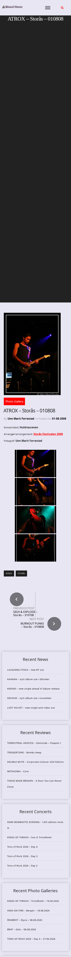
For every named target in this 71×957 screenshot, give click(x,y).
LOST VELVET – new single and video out (31, 707)
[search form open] (62, 7)
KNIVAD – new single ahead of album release (33, 688)
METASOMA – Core (18, 771)
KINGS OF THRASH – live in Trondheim (29, 837)
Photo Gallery (14, 401)
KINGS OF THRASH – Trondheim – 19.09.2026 (33, 900)
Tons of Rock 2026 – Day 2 (22, 865)
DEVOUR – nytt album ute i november (29, 698)
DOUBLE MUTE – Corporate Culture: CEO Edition (35, 761)
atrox (9, 573)
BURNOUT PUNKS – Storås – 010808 (32, 625)
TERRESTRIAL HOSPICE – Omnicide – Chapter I (34, 743)
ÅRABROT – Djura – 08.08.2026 (24, 920)
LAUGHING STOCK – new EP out (25, 669)
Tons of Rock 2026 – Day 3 (22, 856)
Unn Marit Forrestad (21, 418)
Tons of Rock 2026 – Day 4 (22, 846)
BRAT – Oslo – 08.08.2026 (21, 929)
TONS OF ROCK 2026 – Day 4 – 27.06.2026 (31, 938)
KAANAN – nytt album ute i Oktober (28, 679)
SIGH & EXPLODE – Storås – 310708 (25, 613)
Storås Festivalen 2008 (48, 434)
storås (21, 573)
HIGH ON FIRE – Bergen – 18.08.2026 (28, 910)
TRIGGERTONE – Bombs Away (24, 752)
